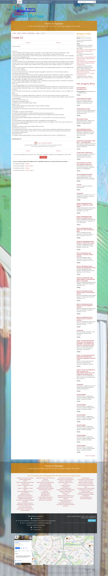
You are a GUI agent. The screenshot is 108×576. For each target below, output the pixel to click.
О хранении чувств (65, 485)
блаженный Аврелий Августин (25, 491)
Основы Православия (65, 488)
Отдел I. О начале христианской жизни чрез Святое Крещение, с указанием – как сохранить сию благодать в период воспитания (85, 343)
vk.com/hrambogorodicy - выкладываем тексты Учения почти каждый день (37, 520)
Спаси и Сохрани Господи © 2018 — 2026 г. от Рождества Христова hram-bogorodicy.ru (81, 517)
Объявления (65, 486)
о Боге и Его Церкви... (90, 455)
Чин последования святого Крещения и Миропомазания (84, 129)
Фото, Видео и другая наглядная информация (86, 494)
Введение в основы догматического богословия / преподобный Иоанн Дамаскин (25, 495)
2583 (79, 351)
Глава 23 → (59, 42)
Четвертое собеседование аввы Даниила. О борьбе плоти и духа (85, 242)
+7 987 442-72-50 (36, 527)
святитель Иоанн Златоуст (85, 481)
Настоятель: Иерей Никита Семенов (36, 525)
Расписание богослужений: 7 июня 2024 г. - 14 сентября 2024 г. (86, 141)
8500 (79, 200)
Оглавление (80, 193)
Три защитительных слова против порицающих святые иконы (86, 489)
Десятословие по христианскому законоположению (25, 509)
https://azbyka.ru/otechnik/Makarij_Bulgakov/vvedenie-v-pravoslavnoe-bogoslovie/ (86, 51)
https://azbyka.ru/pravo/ (87, 77)
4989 (79, 238)
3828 (79, 249)
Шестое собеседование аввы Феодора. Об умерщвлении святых (86, 266)
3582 (79, 327)
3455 (79, 391)
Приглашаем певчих (82, 119)
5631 (79, 137)
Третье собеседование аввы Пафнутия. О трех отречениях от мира (85, 229)
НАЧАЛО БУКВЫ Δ (81, 425)
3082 (79, 411)
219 (79, 105)
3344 (79, 366)
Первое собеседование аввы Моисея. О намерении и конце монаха (85, 205)
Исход (37, 33)
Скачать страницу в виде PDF (44, 143)
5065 (79, 287)
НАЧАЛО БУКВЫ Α (81, 394)
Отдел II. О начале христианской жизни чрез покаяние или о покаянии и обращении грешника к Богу (86, 357)
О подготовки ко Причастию (84, 152)
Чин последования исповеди (84, 174)
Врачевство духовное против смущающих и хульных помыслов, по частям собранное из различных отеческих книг (25, 505)
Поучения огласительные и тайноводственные (66, 500)
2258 (79, 159)
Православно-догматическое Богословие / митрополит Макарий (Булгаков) (65, 504)
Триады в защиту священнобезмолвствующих (86, 492)
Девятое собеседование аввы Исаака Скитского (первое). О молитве (85, 305)
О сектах (79, 184)
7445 (79, 115)
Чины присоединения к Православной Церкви (86, 497)
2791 (79, 149)
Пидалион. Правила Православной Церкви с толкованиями (65, 490)
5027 (79, 213)
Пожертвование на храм (45, 2)
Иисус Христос (45, 481)
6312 (79, 189)
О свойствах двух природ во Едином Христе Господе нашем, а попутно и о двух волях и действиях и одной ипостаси (65, 480)
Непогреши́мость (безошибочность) (82, 88)
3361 (79, 401)
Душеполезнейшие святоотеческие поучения (45, 478)
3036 (79, 421)
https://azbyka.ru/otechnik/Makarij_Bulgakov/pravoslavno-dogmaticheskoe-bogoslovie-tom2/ (86, 63)
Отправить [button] (43, 157)
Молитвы (45, 491)
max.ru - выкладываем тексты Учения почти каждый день (36, 523)
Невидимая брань (45, 492)
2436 (79, 337)
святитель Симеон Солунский (85, 482)
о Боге (19, 2)
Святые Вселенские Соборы (84, 98)
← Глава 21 (27, 42)
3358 (79, 95)
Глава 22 (27, 163)
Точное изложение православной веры (85, 486)
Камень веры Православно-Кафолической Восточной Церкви (45, 487)
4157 (79, 442)
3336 (79, 170)
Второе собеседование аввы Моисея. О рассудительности (84, 217)
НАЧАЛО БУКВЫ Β (81, 404)
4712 (79, 224)
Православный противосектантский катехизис (86, 478)
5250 (79, 313)
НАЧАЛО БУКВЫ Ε (81, 435)
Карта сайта (92, 520)
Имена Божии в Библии (45, 485)
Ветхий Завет (31, 33)
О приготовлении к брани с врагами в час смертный (45, 499)
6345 (79, 262)
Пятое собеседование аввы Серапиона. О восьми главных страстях (85, 254)
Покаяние (65, 494)
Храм (14, 2)
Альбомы (25, 2)
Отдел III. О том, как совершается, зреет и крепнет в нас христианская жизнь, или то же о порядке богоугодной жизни (86, 372)
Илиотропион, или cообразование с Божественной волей (45, 483)
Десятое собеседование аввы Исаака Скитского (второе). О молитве (85, 319)
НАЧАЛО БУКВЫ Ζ (81, 445)
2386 (79, 452)
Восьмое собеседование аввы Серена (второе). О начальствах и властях (86, 292)
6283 (79, 181)
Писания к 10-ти (65, 492)
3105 (79, 381)
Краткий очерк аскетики (45, 489)
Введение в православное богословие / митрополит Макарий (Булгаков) (25, 500)
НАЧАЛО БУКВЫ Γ (81, 415)
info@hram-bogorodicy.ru (36, 516)
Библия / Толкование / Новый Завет (25, 489)
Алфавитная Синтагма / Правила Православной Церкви (25, 478)
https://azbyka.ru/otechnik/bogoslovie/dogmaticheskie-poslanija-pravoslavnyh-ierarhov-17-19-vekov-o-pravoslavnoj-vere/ (86, 72)
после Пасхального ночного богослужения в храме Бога (84, 163)
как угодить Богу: (86, 83)
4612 (79, 274)
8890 (79, 125)
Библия (24, 33)
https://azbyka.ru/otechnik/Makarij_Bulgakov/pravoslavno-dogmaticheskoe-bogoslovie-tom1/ (86, 58)
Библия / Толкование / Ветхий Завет (25, 486)
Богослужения (33, 2)
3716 (79, 300)
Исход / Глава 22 (29, 166)
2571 (79, 432)
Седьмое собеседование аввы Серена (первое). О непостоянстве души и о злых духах (86, 279)
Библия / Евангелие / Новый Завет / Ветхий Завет (25, 483)
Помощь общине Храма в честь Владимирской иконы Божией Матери (66, 497)
